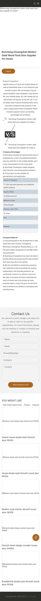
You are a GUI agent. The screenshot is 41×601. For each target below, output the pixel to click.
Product (27, 405)
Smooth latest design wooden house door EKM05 (19, 547)
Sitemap (32, 596)
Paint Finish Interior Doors (12, 405)
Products (35, 405)
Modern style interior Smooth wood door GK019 (19, 511)
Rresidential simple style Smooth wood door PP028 (20, 583)
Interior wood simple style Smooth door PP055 (18, 439)
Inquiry (8, 71)
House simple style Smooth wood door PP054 (20, 475)
